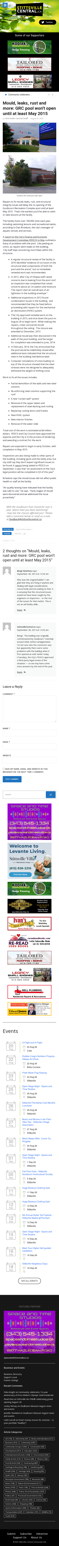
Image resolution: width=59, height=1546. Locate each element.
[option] (31, 94)
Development (13, 1451)
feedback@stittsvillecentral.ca (25, 519)
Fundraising (31, 1463)
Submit (11, 1533)
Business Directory (13, 1374)
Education (30, 1451)
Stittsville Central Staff (16, 118)
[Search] (51, 794)
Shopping (26, 1504)
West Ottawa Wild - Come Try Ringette (36, 1140)
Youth (9, 1516)
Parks (23, 1487)
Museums (38, 1479)
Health (10, 1471)
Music (9, 1483)
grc (25, 533)
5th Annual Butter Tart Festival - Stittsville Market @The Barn (37, 1216)
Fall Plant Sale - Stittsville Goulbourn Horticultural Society (37, 1173)
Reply (19, 610)
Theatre (35, 1508)
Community (28, 1442)
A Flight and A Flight (32, 1042)
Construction (37, 1446)
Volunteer (32, 1512)
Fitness (42, 1459)
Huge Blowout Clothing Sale (36, 1187)
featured (18, 533)
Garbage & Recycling (16, 1467)
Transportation (13, 1512)
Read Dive (9, 1399)
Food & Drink (12, 1463)
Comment (9, 694)
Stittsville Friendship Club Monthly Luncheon (38, 1104)
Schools (27, 1500)
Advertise (42, 1533)
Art (8, 1438)
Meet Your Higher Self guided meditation (36, 1249)
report (18, 465)
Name (6, 728)
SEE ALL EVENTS (29, 1280)
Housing (39, 1471)
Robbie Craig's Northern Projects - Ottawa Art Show (39, 1058)
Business (11, 1442)
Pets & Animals (39, 1487)
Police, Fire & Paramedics (31, 1491)
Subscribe (26, 1533)
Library (22, 1475)
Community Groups (16, 1446)
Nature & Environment (29, 1483)
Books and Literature (42, 1438)
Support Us (19, 1537)
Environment (41, 1455)
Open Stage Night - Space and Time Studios (37, 1088)
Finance (29, 1459)
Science (41, 1500)
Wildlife (46, 1512)
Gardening (36, 1467)
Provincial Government (29, 1495)
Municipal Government (17, 1479)
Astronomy (22, 1438)
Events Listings (11, 1380)
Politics (9, 1495)
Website (7, 755)
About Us (36, 1537)
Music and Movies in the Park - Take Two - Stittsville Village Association (37, 1122)
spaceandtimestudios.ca (16, 1357)
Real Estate (11, 1500)
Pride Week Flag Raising (34, 1072)
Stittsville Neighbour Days (34, 1263)
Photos (10, 1491)
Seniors (10, 1504)
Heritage (24, 1471)
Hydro (9, 1475)
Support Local (10, 1377)
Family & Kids (12, 1459)
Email (6, 742)
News (10, 1487)
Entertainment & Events (17, 1455)
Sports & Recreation (23, 529)
